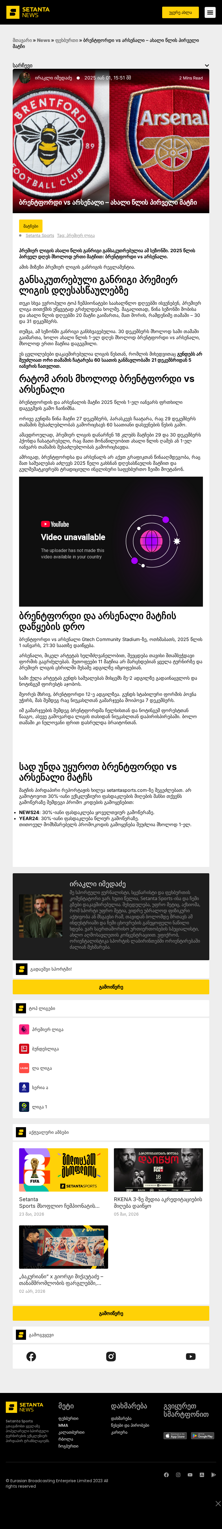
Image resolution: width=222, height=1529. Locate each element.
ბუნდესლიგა (45, 1048)
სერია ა (40, 1087)
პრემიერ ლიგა (48, 1029)
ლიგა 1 (39, 1107)
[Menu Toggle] (210, 12)
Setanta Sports (40, 235)
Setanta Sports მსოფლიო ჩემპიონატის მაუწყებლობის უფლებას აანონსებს (62, 1206)
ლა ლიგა (42, 1068)
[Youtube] (190, 1474)
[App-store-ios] (201, 1474)
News (43, 40)
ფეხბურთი (66, 40)
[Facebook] (166, 1474)
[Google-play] (213, 1474)
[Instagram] (178, 1474)
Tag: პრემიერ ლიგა (76, 235)
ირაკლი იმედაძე (53, 78)
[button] (207, 65)
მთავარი (22, 40)
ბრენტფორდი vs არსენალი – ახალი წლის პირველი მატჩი (108, 202)
